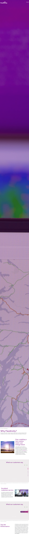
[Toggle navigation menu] (28, 2)
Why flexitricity (5, 428)
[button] (25, 465)
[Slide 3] (14, 474)
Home (1, 428)
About (3, 428)
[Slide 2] (13, 474)
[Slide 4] (16, 474)
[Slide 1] (12, 474)
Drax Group (24, 450)
